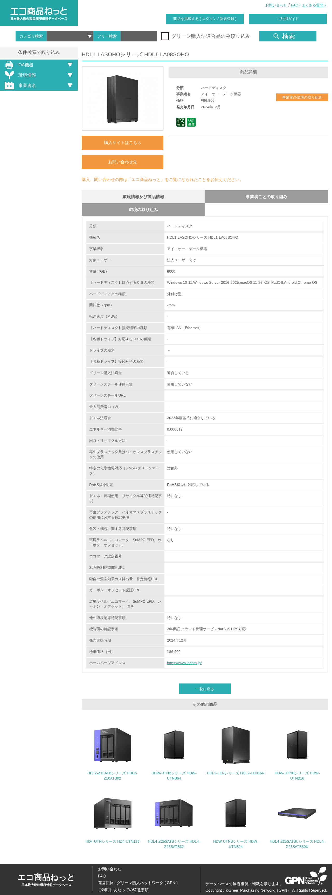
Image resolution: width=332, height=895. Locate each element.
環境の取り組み (143, 209)
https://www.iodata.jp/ (184, 663)
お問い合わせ (276, 5)
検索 (288, 36)
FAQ (102, 876)
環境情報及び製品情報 (143, 196)
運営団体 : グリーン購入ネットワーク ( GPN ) (138, 883)
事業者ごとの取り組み (266, 196)
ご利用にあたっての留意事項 (123, 889)
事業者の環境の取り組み (302, 97)
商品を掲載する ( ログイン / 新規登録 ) (205, 19)
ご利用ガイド (288, 19)
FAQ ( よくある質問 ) (309, 5)
